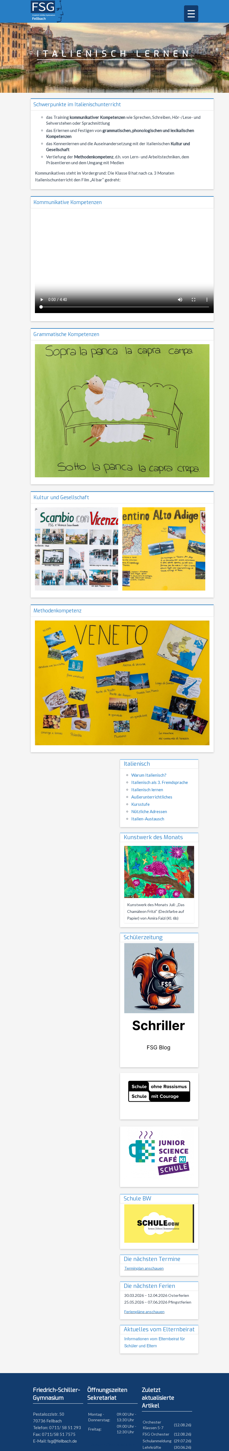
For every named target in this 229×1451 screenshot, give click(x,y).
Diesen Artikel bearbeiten (112, 1444)
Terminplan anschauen (144, 1268)
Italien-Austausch (147, 818)
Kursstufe (140, 804)
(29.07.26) (182, 1440)
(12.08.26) (182, 1424)
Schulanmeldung (157, 1440)
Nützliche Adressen (149, 811)
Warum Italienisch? (148, 774)
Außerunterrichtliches (151, 796)
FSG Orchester (156, 1434)
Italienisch (137, 764)
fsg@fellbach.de (62, 1441)
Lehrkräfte (152, 1447)
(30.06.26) (182, 1447)
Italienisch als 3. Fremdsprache (159, 782)
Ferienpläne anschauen (144, 1311)
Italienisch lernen (147, 789)
